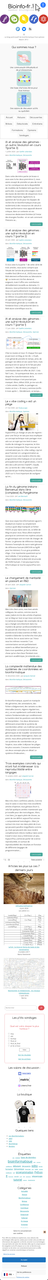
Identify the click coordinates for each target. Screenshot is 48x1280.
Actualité (24, 1191)
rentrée (16, 1176)
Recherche (10, 1176)
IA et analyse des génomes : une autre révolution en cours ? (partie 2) (22, 233)
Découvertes (36, 117)
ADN (13, 1157)
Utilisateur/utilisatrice (24, 906)
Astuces (21, 117)
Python (38, 1172)
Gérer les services (9, 1254)
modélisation (9, 1172)
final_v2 (13, 1041)
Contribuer (24, 1208)
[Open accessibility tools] (43, 5)
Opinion (36, 332)
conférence (9, 1166)
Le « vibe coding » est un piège (20, 403)
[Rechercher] (41, 1007)
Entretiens (37, 124)
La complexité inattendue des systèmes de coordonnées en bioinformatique (23, 669)
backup (13, 1039)
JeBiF (10, 1138)
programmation (24, 1172)
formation (9, 1169)
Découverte (27, 155)
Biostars (12, 1146)
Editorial (24, 1218)
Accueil (9, 117)
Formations (17, 130)
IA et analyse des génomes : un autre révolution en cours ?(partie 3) (23, 145)
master (41, 1169)
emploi (41, 1166)
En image (24, 1221)
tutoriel (18, 1179)
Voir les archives (24, 1059)
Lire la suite (37, 224)
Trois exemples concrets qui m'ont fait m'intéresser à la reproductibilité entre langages (23, 768)
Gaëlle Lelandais (25, 151)
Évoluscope (23, 408)
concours (39, 1162)
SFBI (10, 1141)
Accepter (24, 1260)
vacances (25, 1180)
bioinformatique (20, 1161)
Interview (28, 1169)
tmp (12, 1034)
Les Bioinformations (16, 1136)
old (12, 1036)
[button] (45, 1232)
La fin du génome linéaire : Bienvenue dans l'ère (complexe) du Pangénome (21, 489)
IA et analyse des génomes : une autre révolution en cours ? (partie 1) (22, 321)
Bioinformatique (16, 155)
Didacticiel (24, 1214)
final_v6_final (15, 1043)
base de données (28, 1157)
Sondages (24, 135)
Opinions (32, 130)
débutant (17, 1166)
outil (14, 1172)
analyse (17, 1158)
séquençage (37, 1176)
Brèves (9, 124)
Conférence (24, 1204)
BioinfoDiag (13, 1144)
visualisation (31, 1180)
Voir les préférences (24, 1272)
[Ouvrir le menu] (24, 34)
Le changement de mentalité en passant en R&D (23, 580)
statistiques (28, 1176)
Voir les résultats (24, 1055)
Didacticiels (22, 124)
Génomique (19, 1169)
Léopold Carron (25, 585)
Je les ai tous (15, 1046)
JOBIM (36, 1169)
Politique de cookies (23, 1277)
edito (35, 1166)
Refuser (24, 1266)
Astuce (24, 1194)
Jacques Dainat (29, 676)
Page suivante (37, 859)
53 (9, 859)
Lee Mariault (22, 496)
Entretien (24, 1224)
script (21, 1176)
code (34, 1162)
